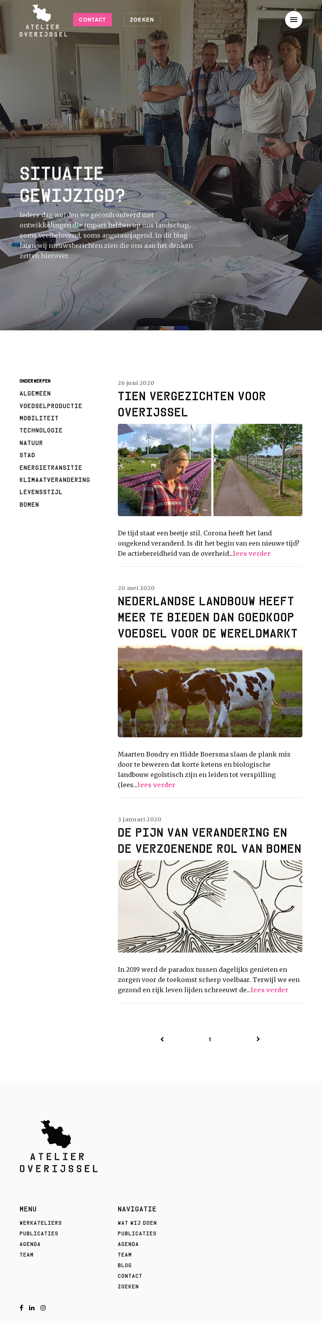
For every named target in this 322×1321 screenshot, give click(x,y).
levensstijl (41, 491)
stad (27, 454)
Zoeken (142, 19)
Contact (92, 19)
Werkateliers (41, 1223)
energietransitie (51, 467)
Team (27, 1254)
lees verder (252, 553)
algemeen (35, 393)
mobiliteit (39, 417)
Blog (125, 1265)
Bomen (29, 504)
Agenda (30, 1244)
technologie (41, 430)
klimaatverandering (55, 479)
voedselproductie (51, 405)
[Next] (258, 1039)
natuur (31, 442)
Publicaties (39, 1233)
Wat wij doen (137, 1223)
